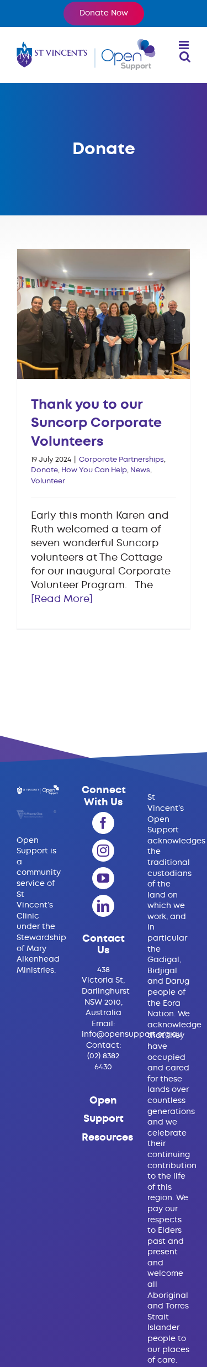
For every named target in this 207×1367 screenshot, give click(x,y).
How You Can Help (94, 470)
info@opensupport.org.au (132, 1034)
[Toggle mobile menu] (184, 45)
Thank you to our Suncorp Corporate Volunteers (103, 314)
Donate (44, 470)
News (140, 470)
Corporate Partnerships (121, 459)
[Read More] (62, 599)
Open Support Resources (107, 1119)
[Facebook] (103, 823)
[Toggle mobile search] (184, 56)
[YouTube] (103, 878)
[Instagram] (103, 851)
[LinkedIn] (103, 906)
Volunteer (48, 481)
